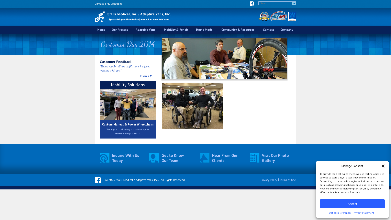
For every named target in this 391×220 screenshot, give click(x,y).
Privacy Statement (364, 212)
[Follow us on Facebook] (252, 3)
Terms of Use (287, 180)
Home (101, 30)
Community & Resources (237, 30)
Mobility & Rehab (176, 30)
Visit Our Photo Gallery (275, 158)
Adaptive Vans (145, 30)
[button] (383, 166)
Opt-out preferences (340, 212)
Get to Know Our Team (172, 158)
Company (286, 30)
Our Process (120, 30)
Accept (352, 204)
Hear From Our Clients (225, 158)
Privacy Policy (269, 180)
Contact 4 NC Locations (108, 4)
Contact (268, 30)
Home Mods (204, 30)
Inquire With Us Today (125, 158)
